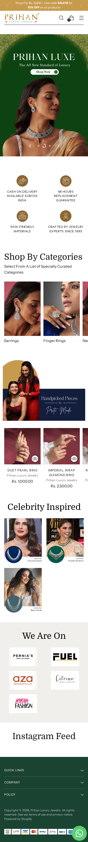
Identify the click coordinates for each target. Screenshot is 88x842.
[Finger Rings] (61, 309)
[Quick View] (35, 458)
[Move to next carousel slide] (58, 146)
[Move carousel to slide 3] (50, 146)
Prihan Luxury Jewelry (46, 810)
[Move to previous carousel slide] (30, 146)
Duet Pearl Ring (23, 470)
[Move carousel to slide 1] (38, 146)
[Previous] (7, 5)
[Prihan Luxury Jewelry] (21, 18)
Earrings (11, 340)
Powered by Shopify (18, 819)
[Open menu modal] (81, 18)
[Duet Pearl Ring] (22, 446)
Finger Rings (54, 340)
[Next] (81, 5)
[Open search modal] (61, 18)
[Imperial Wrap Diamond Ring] (61, 446)
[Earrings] (22, 309)
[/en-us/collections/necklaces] (44, 95)
